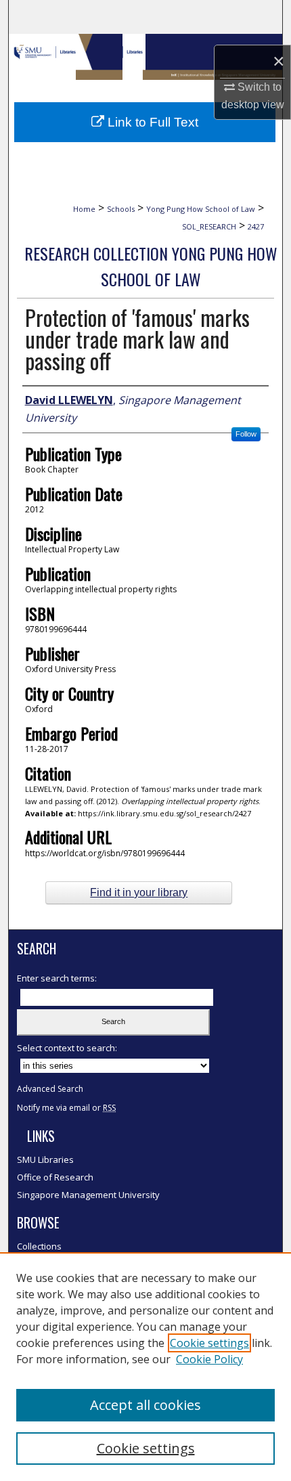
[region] (145, 1366)
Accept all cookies (145, 1405)
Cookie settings (209, 1342)
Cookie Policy (209, 1359)
